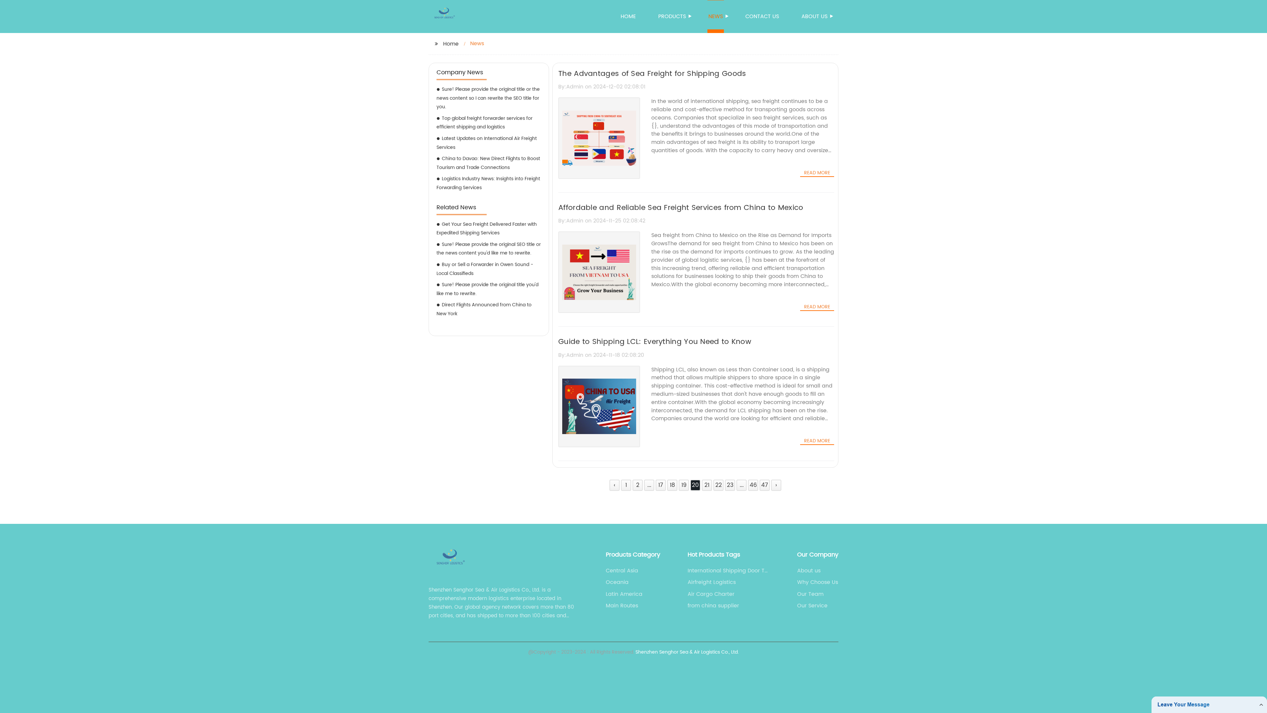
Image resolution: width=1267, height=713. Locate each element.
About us (814, 16)
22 (718, 485)
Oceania (617, 582)
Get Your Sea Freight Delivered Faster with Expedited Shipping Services (487, 229)
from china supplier (713, 606)
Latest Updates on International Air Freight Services (487, 143)
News (715, 16)
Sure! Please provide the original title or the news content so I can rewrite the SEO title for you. (488, 98)
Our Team (810, 594)
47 (764, 485)
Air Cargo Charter (711, 594)
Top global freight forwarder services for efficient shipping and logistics (485, 123)
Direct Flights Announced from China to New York (484, 309)
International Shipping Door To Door (728, 571)
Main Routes (622, 606)
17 (660, 485)
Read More (817, 173)
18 (672, 485)
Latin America (624, 594)
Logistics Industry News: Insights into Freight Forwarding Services (488, 183)
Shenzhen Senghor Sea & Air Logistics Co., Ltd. (687, 652)
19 (684, 485)
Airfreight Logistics (712, 582)
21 (706, 485)
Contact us (762, 16)
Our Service (812, 605)
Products (672, 16)
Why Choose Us (817, 582)
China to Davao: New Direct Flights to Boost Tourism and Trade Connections (488, 163)
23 (730, 485)
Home (628, 16)
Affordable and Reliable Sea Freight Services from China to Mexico (680, 208)
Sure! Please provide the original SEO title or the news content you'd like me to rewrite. (489, 249)
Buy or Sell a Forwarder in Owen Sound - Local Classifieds (485, 269)
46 (753, 485)
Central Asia (622, 571)
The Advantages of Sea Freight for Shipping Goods (652, 74)
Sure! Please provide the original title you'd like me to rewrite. (487, 289)
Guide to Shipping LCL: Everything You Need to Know (654, 342)
